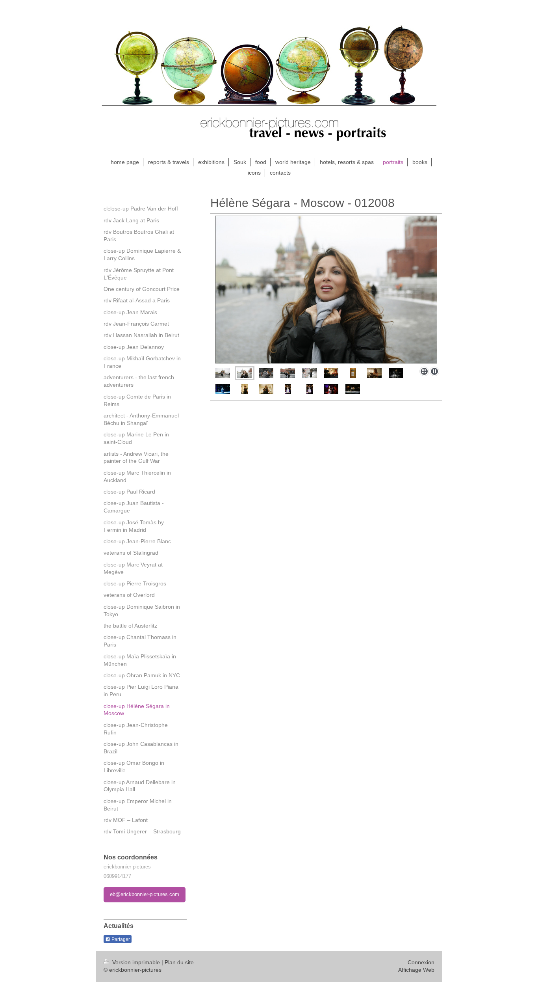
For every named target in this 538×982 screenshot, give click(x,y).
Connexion (421, 962)
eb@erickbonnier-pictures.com (144, 894)
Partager (120, 939)
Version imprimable (136, 962)
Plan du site (179, 962)
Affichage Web (416, 970)
